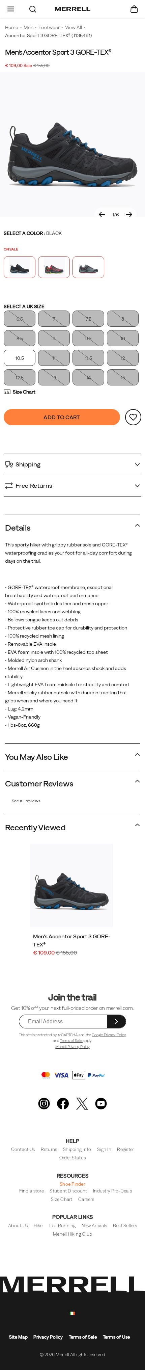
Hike (38, 1225)
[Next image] (129, 214)
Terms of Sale (71, 1041)
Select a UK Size (24, 306)
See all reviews (26, 801)
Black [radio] (19, 267)
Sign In (104, 1149)
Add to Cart (62, 417)
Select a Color (33, 233)
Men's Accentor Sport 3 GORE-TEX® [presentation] (58, 52)
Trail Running (62, 1225)
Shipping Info (77, 1149)
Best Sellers (125, 1225)
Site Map (18, 1337)
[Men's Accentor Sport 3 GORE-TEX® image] (71, 885)
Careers (86, 1199)
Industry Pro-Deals (112, 1190)
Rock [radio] (88, 267)
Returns (49, 1149)
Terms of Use (116, 1337)
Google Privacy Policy (109, 1035)
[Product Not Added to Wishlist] (133, 417)
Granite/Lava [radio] (54, 267)
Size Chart (24, 392)
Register (125, 1149)
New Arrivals (94, 1225)
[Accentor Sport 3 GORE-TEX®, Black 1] (72, 144)
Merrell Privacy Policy (72, 1047)
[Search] (33, 9)
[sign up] (116, 1021)
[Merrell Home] (72, 9)
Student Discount (68, 1190)
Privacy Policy (48, 1337)
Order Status (72, 1157)
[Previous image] (101, 214)
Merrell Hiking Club (72, 1234)
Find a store (31, 1190)
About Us (18, 1225)
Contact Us (23, 1149)
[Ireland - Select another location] (72, 1313)
